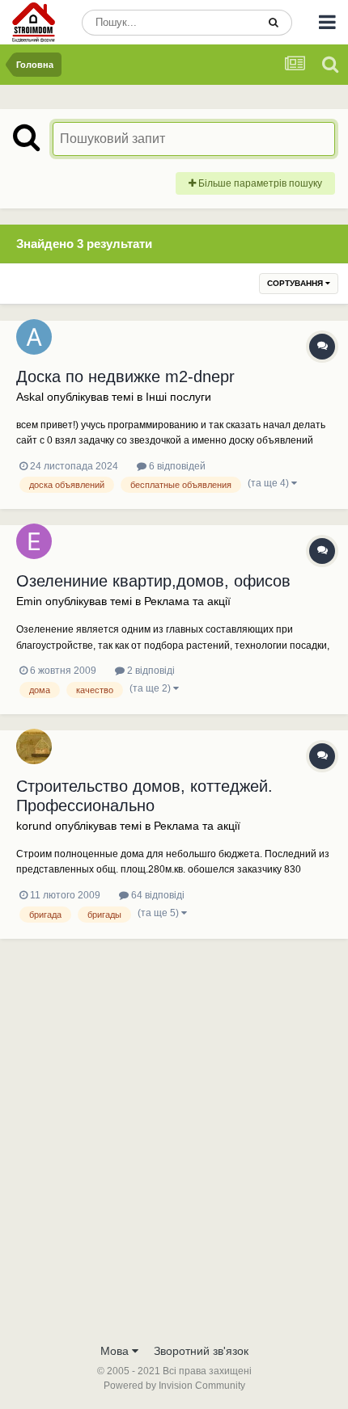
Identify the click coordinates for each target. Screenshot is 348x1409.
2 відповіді (150, 670)
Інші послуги (178, 396)
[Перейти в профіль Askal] (34, 337)
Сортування (296, 283)
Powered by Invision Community (174, 1385)
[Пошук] (273, 23)
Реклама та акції (187, 601)
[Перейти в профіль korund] (34, 746)
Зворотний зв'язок (201, 1350)
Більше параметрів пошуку (259, 183)
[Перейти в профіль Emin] (34, 541)
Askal (30, 396)
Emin (29, 601)
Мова (116, 1350)
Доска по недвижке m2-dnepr (125, 376)
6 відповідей (176, 466)
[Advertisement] (174, 1153)
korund (34, 825)
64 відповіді (157, 895)
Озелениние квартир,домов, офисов (153, 581)
